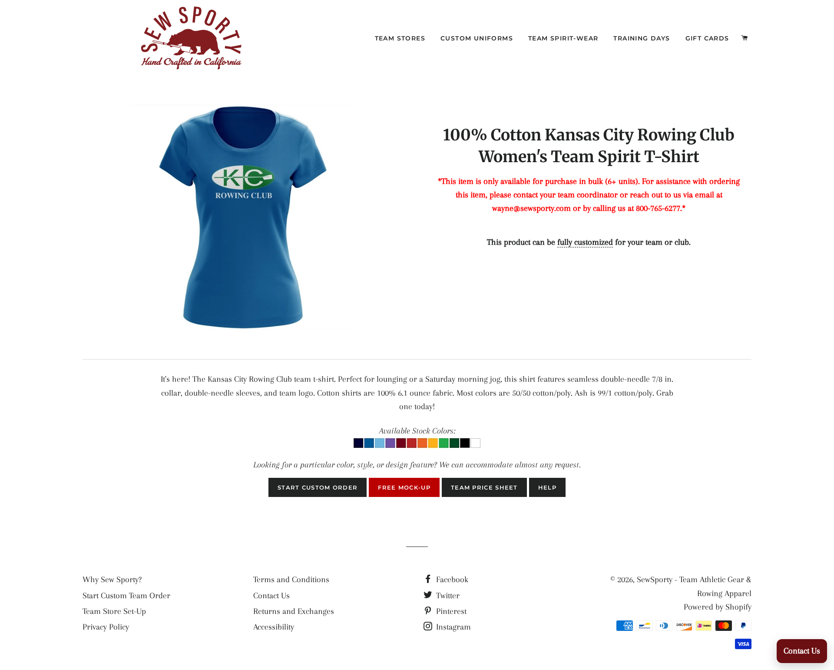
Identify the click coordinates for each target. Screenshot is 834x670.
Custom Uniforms (476, 38)
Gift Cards (707, 38)
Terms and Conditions (291, 579)
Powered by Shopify (717, 607)
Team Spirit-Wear (563, 38)
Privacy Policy (106, 627)
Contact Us (271, 595)
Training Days (641, 38)
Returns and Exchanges (293, 611)
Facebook (451, 579)
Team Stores (400, 38)
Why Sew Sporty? (112, 579)
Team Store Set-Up (114, 611)
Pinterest (450, 611)
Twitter (447, 595)
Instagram (452, 627)
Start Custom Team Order (126, 595)
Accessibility (273, 627)
